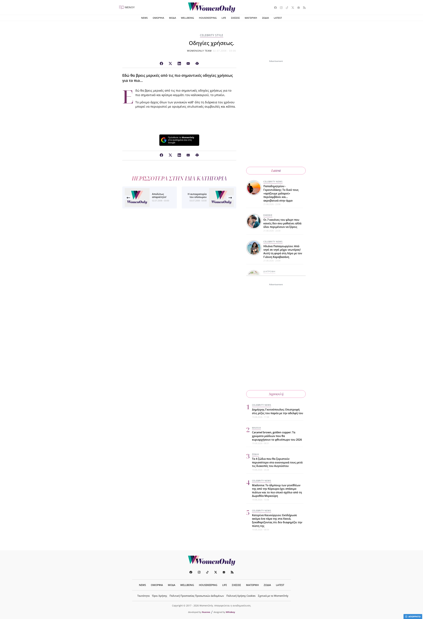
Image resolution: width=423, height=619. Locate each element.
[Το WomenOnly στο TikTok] (285, 8)
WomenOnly (211, 561)
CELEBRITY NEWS (273, 181)
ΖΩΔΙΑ (265, 17)
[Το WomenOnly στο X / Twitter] (291, 8)
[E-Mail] (188, 63)
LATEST (278, 17)
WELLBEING (187, 17)
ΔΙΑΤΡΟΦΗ (269, 271)
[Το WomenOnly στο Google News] (297, 8)
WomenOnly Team (199, 50)
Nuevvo (206, 612)
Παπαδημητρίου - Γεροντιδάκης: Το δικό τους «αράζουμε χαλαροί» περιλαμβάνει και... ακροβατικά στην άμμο (281, 193)
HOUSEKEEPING (208, 17)
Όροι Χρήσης (159, 595)
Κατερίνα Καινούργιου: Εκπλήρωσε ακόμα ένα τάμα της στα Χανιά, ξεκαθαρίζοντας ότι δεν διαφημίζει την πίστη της (277, 520)
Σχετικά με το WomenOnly (273, 595)
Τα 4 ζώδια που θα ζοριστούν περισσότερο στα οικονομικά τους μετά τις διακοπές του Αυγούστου (277, 462)
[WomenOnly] (211, 7)
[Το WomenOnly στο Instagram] (280, 8)
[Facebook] (161, 63)
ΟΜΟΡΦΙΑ (158, 17)
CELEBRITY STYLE (211, 35)
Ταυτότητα (143, 595)
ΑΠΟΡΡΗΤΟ (414, 616)
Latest (276, 170)
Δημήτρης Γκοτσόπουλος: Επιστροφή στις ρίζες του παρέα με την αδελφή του (277, 411)
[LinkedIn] (179, 63)
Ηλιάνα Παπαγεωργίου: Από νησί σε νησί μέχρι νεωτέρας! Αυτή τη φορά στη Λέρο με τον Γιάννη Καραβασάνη (282, 251)
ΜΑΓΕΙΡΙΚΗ (251, 17)
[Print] (197, 63)
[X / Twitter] (170, 63)
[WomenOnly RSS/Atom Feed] (303, 8)
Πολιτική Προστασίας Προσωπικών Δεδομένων (197, 595)
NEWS (144, 17)
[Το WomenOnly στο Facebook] (274, 8)
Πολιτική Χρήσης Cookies (240, 595)
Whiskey (230, 612)
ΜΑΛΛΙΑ (256, 427)
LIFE (224, 17)
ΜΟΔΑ (172, 17)
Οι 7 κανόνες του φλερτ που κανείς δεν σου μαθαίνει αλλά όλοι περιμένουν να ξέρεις (282, 223)
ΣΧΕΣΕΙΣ (235, 17)
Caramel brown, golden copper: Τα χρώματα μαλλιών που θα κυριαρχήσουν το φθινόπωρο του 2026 (277, 436)
